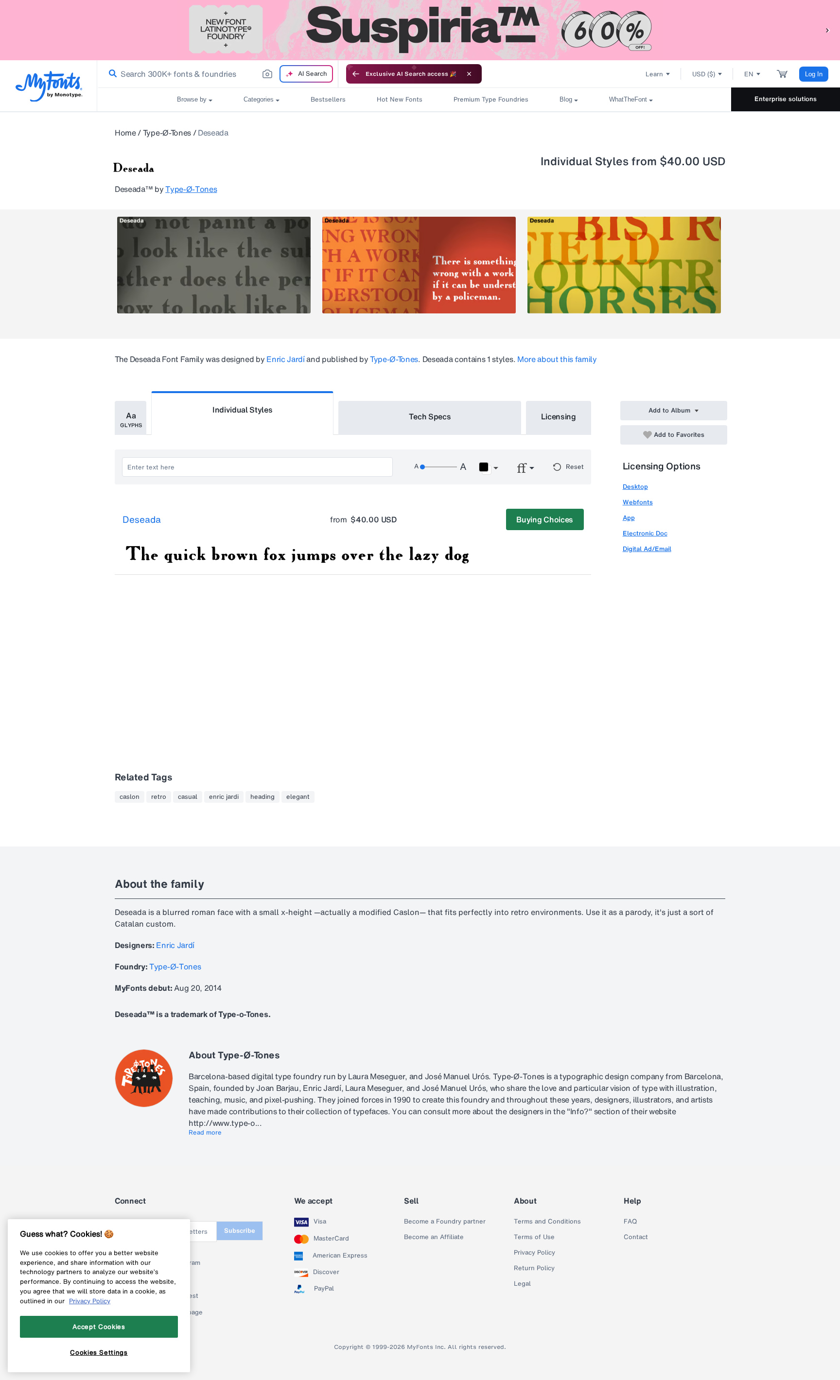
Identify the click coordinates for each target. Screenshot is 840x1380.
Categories (259, 99)
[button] (828, 30)
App (629, 517)
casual (187, 797)
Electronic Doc (645, 533)
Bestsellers (328, 99)
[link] (111, 74)
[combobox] (217, 73)
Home (125, 132)
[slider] (438, 466)
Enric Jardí (285, 359)
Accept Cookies (98, 1326)
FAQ (630, 1221)
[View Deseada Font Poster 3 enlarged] (624, 265)
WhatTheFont (628, 99)
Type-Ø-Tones (167, 132)
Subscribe (239, 1230)
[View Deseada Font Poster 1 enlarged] (214, 265)
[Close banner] (469, 74)
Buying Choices (544, 519)
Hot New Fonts (399, 99)
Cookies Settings (99, 1352)
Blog (566, 99)
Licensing (558, 416)
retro (158, 797)
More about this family (557, 359)
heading (262, 797)
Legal (522, 1284)
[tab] (130, 418)
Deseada (141, 520)
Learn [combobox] (654, 74)
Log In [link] (813, 74)
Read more (205, 1133)
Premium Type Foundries (491, 99)
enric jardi (224, 797)
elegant (298, 797)
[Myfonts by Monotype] (49, 86)
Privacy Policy (534, 1253)
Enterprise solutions (785, 99)
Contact (636, 1237)
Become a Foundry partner (445, 1221)
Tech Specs (430, 416)
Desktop (635, 486)
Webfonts (638, 502)
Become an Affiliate (434, 1237)
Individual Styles (242, 409)
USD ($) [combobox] (703, 74)
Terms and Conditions (547, 1221)
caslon (130, 797)
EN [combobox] (748, 74)
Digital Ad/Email (647, 548)
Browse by (192, 99)
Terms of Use (534, 1237)
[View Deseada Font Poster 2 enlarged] (419, 265)
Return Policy (534, 1268)
